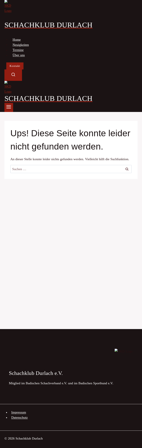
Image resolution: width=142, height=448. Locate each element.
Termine (18, 50)
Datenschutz (19, 417)
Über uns (19, 55)
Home (17, 39)
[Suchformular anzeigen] (13, 75)
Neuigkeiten (21, 44)
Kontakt (15, 65)
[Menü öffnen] (8, 107)
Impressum (18, 412)
